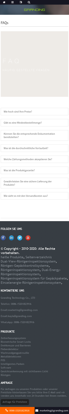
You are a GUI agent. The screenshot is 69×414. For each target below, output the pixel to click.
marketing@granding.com (23, 310)
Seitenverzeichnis (39, 257)
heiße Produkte (12, 257)
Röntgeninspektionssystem (20, 270)
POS (3, 360)
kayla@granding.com (20, 316)
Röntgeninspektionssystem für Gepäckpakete (34, 278)
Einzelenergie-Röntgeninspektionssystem (31, 282)
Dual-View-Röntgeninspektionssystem (28, 261)
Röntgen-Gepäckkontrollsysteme (25, 265)
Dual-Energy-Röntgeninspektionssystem (31, 272)
